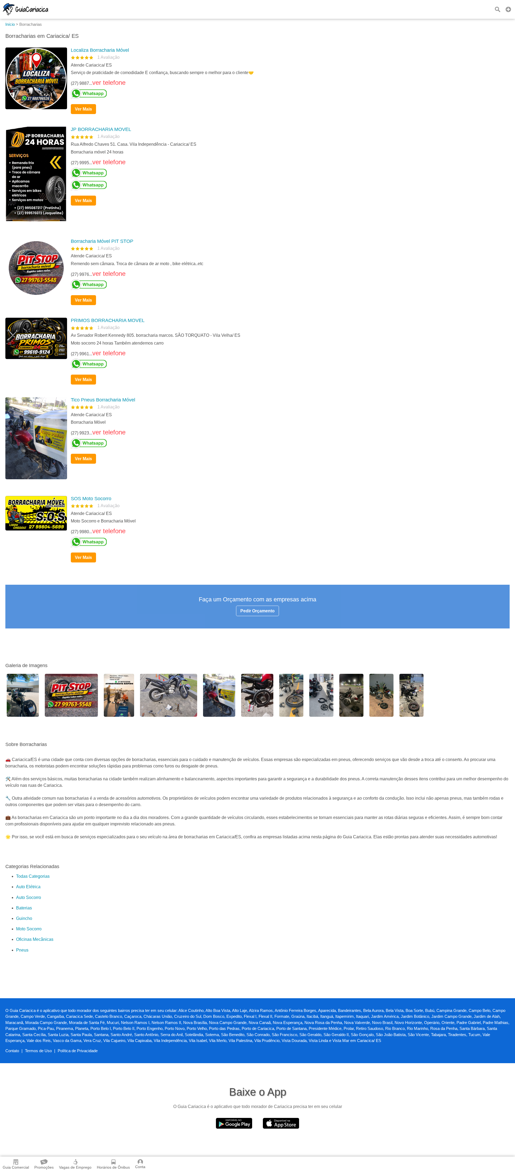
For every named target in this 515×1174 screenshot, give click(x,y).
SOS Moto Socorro (91, 498)
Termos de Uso (38, 1050)
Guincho (24, 918)
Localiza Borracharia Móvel (100, 50)
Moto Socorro (29, 929)
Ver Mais (83, 109)
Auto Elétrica (28, 886)
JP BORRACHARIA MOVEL (101, 129)
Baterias (24, 908)
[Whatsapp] (288, 93)
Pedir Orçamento (257, 611)
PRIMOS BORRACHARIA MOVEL (108, 320)
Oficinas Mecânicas (34, 939)
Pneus (22, 950)
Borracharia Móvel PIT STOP (102, 241)
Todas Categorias (33, 876)
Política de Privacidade (78, 1050)
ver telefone (109, 82)
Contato (12, 1050)
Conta (140, 1167)
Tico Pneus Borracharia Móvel (103, 400)
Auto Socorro (28, 897)
